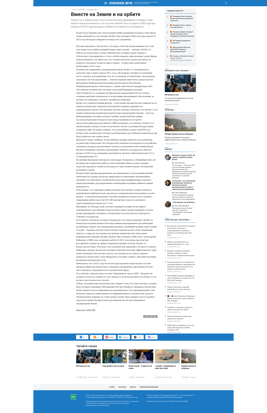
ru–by (139, 337)
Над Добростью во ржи (113, 366)
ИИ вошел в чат (172, 95)
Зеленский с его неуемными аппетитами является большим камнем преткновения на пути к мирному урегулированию (183, 185)
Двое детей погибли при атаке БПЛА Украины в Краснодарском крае (180, 49)
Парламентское (82, 377)
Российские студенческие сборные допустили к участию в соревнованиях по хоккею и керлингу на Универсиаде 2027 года (181, 230)
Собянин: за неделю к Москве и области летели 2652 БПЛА (179, 308)
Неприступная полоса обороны (179, 134)
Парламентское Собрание (176, 71)
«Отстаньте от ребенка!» (183, 202)
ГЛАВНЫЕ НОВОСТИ (175, 11)
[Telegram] (150, 316)
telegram (125, 337)
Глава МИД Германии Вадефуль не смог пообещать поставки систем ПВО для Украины (181, 277)
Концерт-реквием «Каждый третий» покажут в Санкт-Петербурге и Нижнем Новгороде (182, 34)
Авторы (133, 387)
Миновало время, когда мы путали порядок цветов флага (183, 157)
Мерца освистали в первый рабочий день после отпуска (178, 288)
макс (153, 337)
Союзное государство (78, 9)
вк (84, 337)
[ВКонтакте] (144, 316)
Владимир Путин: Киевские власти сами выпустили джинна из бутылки (181, 18)
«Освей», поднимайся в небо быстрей (165, 367)
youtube (111, 337)
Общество (106, 377)
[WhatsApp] (156, 316)
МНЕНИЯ (168, 149)
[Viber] (153, 316)
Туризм (131, 377)
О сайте (112, 387)
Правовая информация (149, 387)
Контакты (122, 387)
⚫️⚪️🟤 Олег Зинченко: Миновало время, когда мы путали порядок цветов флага (181, 298)
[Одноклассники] (147, 316)
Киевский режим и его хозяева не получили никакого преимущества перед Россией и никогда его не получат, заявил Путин (181, 265)
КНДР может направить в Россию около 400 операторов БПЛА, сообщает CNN (180, 327)
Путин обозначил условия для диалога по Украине (179, 317)
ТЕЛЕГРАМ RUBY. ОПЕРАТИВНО (177, 220)
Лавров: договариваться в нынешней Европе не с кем (178, 243)
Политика (169, 110)
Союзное (158, 377)
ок (98, 337)
